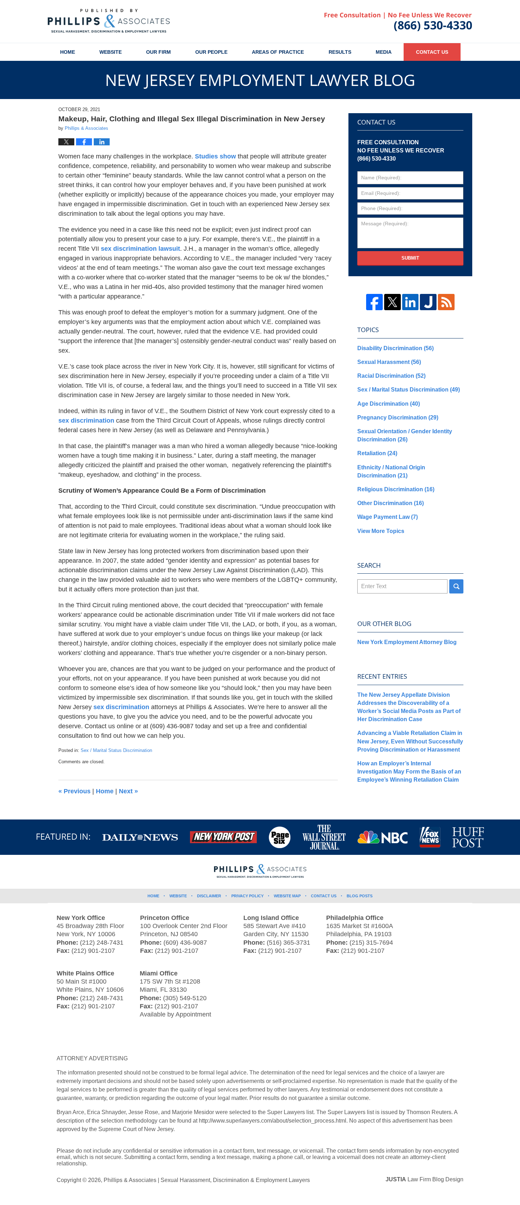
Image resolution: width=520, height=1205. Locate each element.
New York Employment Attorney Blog (407, 642)
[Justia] (428, 302)
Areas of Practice (278, 52)
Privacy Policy (247, 896)
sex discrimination (86, 420)
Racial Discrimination (391, 376)
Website (110, 52)
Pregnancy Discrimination (397, 418)
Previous (74, 791)
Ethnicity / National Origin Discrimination (391, 471)
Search (456, 586)
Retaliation (377, 453)
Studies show (215, 156)
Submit (410, 258)
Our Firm (158, 52)
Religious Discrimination (395, 489)
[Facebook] (374, 302)
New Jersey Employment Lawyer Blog (109, 21)
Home (67, 52)
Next (128, 791)
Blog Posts (359, 896)
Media (384, 52)
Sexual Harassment (389, 362)
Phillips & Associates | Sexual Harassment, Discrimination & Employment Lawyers (207, 1180)
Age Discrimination (388, 404)
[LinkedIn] (410, 302)
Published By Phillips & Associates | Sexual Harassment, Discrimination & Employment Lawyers (398, 21)
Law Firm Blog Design (424, 1179)
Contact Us (432, 52)
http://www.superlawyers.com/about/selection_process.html (272, 1121)
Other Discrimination (390, 503)
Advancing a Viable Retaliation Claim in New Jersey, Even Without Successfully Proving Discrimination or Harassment (410, 741)
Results (340, 52)
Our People (211, 52)
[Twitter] (392, 302)
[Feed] (446, 302)
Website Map (287, 896)
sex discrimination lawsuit (140, 248)
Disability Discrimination (395, 348)
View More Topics (380, 531)
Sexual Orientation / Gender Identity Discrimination (404, 435)
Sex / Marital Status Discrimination (116, 750)
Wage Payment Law (387, 517)
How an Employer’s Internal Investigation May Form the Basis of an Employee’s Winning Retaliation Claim (409, 771)
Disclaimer (209, 896)
